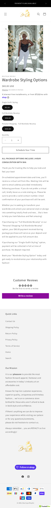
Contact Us (10, 321)
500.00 (8, 129)
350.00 (8, 118)
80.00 (7, 107)
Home (8, 352)
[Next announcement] (46, 4)
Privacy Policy (11, 339)
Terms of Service (12, 346)
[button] (5, 14)
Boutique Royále (28, 503)
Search (8, 358)
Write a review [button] (25, 295)
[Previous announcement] (5, 4)
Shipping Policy (12, 327)
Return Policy (11, 333)
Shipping (5, 90)
